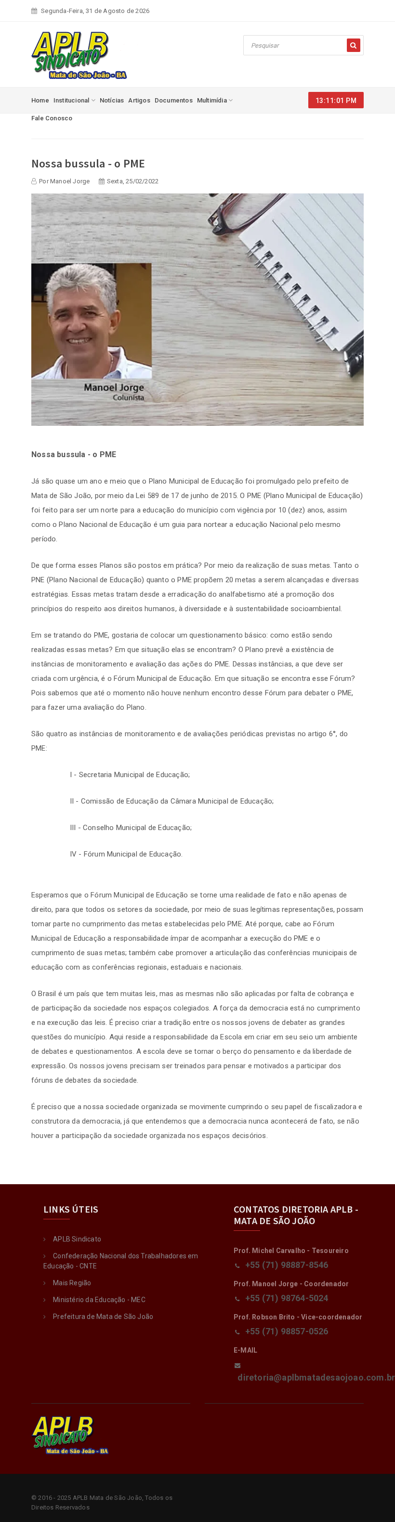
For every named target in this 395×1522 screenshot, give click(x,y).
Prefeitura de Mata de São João (103, 1316)
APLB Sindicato (77, 1239)
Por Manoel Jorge (64, 181)
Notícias (112, 100)
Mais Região (72, 1283)
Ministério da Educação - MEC (99, 1300)
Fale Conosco (51, 118)
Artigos (139, 100)
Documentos (174, 100)
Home (40, 100)
